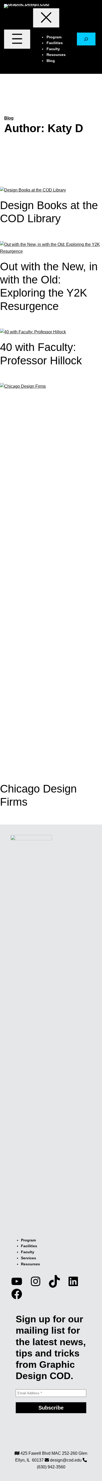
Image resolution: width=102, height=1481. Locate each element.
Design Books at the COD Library (49, 212)
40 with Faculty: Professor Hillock (41, 353)
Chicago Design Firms (38, 795)
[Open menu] (17, 39)
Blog (9, 118)
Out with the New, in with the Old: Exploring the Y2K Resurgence (49, 286)
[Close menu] (46, 18)
